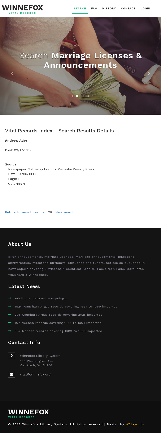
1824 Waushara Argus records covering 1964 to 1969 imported (66, 306)
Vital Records (22, 13)
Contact (128, 8)
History (109, 8)
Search (80, 8)
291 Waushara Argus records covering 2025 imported (59, 314)
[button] (12, 66)
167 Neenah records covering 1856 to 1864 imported (58, 322)
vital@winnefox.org (35, 374)
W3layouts (135, 424)
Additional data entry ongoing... (41, 298)
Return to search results (25, 212)
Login (145, 8)
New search (64, 212)
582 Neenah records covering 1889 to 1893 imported (58, 331)
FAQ (94, 8)
